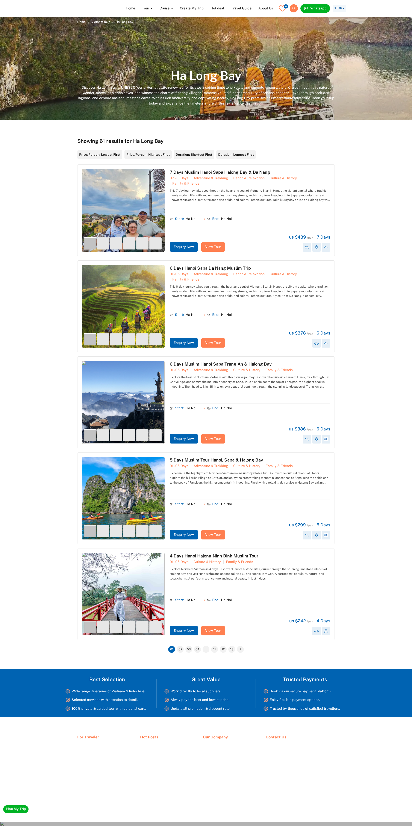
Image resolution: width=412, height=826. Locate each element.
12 (223, 649)
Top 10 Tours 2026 (89, 757)
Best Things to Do (152, 779)
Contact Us (210, 757)
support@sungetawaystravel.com (293, 803)
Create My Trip (192, 8)
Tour (145, 8)
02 (180, 649)
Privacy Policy (212, 764)
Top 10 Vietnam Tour (154, 750)
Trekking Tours (87, 786)
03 (189, 649)
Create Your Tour (151, 757)
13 (231, 649)
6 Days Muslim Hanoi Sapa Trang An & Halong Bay (221, 364)
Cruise (164, 8)
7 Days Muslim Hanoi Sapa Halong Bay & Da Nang (220, 172)
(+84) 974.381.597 (283, 796)
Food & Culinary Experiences (97, 772)
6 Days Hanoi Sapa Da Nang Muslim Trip (210, 268)
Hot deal (217, 8)
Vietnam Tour (101, 22)
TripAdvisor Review (216, 779)
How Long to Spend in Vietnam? (162, 764)
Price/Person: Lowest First (99, 154)
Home (130, 8)
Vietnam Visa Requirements (159, 786)
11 (214, 649)
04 (197, 649)
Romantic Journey (89, 779)
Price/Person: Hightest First (148, 154)
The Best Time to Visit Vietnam (160, 772)
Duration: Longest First (236, 154)
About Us (265, 8)
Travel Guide (241, 8)
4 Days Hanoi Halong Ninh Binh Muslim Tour (214, 556)
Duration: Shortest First (194, 154)
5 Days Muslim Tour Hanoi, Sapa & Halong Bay (216, 460)
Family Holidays (88, 764)
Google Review (213, 772)
